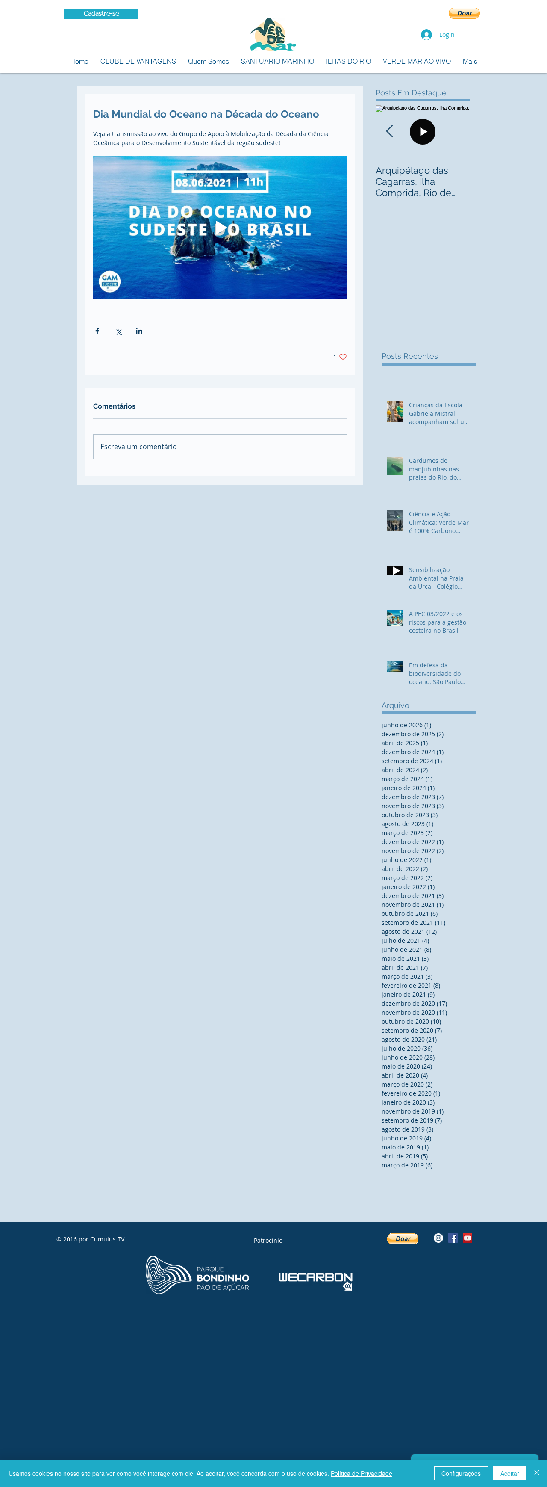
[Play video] (220, 227)
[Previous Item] (389, 131)
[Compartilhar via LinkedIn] (139, 331)
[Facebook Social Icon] (453, 1238)
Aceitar (509, 1473)
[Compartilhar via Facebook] (97, 331)
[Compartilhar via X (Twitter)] (118, 331)
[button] (464, 13)
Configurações (461, 1473)
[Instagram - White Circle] (438, 1238)
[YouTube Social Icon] (467, 1238)
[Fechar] (537, 1473)
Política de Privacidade (361, 1473)
